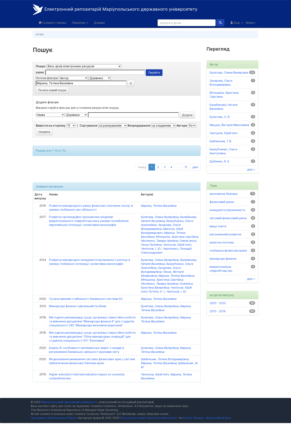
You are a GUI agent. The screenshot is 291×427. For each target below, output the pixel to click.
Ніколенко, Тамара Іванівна (159, 240)
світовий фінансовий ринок (228, 218)
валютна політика (222, 242)
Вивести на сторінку (50, 125)
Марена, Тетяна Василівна (158, 205)
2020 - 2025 (218, 303)
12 (185, 167)
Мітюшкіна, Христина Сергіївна (177, 236)
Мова (249, 22)
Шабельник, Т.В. (221, 141)
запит (40, 72)
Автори (182, 125)
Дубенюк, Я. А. (220, 161)
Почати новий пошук (52, 90)
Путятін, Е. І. (156, 291)
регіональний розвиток (225, 234)
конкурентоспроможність (227, 210)
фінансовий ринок (222, 202)
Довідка (99, 22)
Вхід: (237, 22)
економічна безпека (223, 193)
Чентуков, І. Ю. (151, 248)
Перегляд (79, 22)
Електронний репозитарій (120, 9)
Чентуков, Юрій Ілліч (177, 244)
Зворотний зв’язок (218, 417)
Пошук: (41, 66)
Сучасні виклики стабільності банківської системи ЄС (86, 298)
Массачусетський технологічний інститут (149, 417)
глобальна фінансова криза (228, 250)
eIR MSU (40, 34)
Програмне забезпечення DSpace (54, 417)
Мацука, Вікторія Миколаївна (229, 125)
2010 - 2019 (217, 311)
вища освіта (218, 226)
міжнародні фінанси (223, 258)
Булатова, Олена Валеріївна (159, 217)
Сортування (88, 125)
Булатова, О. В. (220, 116)
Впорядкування (139, 125)
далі (195, 167)
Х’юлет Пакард (193, 417)
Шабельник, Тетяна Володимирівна (164, 359)
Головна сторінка (53, 22)
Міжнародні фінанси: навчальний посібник (77, 306)
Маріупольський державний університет (69, 402)
